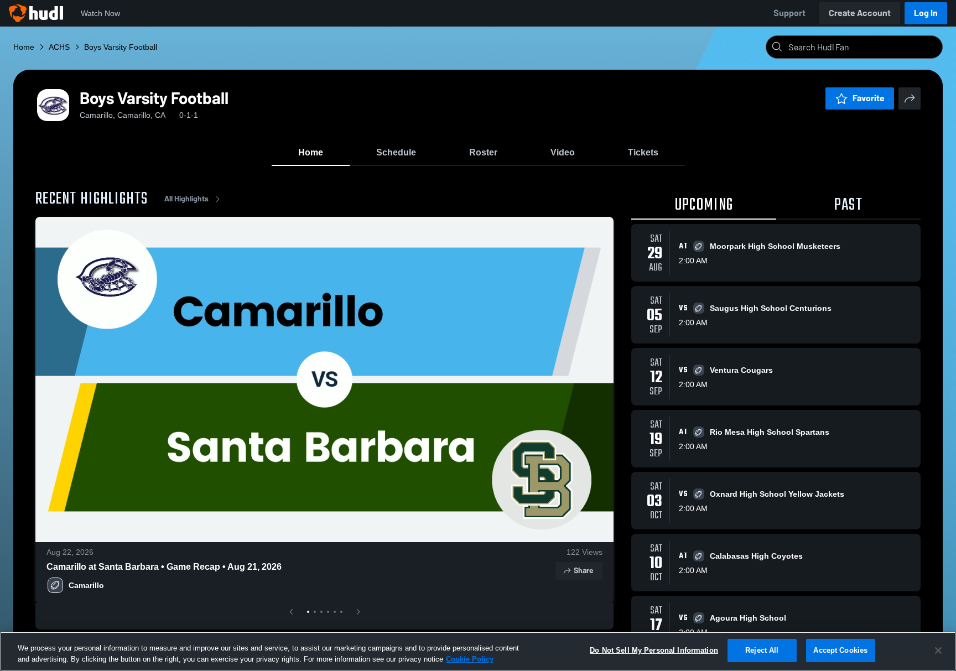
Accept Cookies (840, 650)
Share (583, 570)
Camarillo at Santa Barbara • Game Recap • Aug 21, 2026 (164, 566)
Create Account (860, 13)
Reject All (761, 650)
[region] (478, 651)
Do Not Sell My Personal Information (654, 650)
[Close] (938, 650)
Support (789, 13)
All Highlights (186, 199)
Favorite (869, 98)
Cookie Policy (469, 659)
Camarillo (86, 585)
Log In (926, 13)
